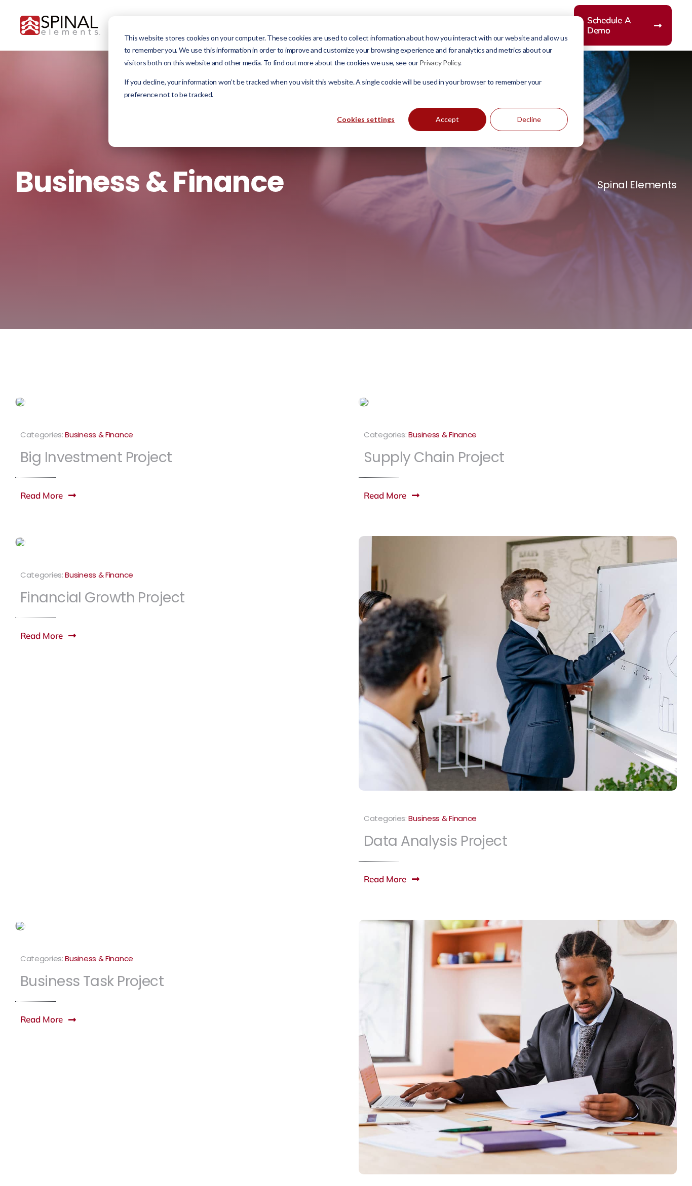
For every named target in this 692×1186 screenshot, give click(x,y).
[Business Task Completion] (20, 926)
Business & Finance (99, 434)
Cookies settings (366, 119)
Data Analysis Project (435, 841)
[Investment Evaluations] (20, 402)
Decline (529, 119)
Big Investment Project (96, 457)
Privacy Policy (439, 62)
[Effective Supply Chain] (364, 402)
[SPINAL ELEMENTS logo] (60, 21)
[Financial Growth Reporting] (20, 542)
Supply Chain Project (434, 457)
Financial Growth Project (102, 597)
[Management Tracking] (518, 925)
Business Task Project (92, 981)
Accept (447, 119)
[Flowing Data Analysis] (518, 541)
